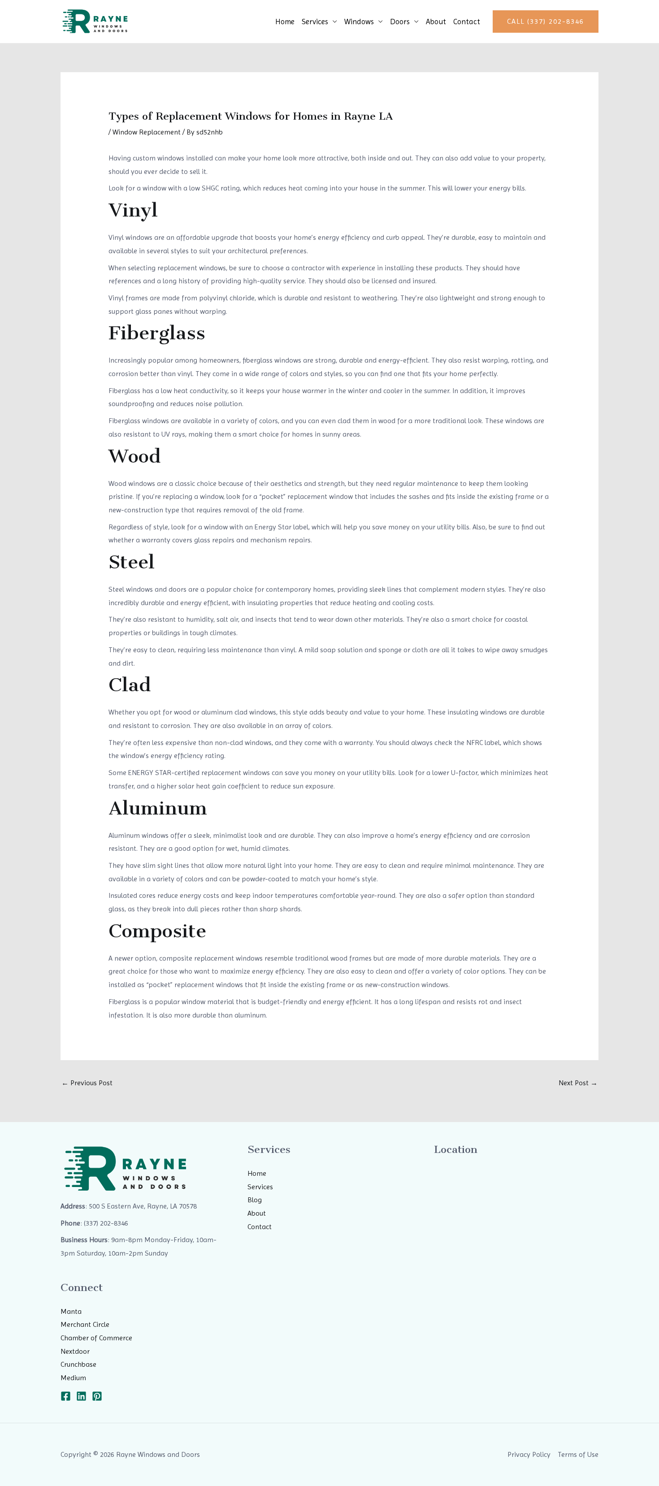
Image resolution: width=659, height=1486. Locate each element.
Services (315, 21)
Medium (73, 1377)
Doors (400, 21)
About (436, 21)
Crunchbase (78, 1364)
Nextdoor (75, 1351)
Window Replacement (147, 132)
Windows (359, 21)
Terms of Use (578, 1454)
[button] (545, 21)
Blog (254, 1200)
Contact (466, 21)
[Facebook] (66, 1396)
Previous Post (87, 1083)
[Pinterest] (97, 1396)
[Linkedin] (81, 1396)
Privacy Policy (529, 1454)
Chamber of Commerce (96, 1338)
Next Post (578, 1083)
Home (285, 21)
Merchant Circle (85, 1324)
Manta (71, 1311)
